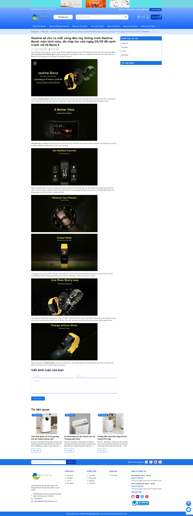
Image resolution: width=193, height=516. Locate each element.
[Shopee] (133, 497)
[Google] (160, 462)
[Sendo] (146, 497)
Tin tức (123, 51)
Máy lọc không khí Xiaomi (59, 26)
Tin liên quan (40, 409)
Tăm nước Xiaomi (97, 26)
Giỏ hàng (92, 483)
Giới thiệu (124, 47)
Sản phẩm (124, 55)
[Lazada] (137, 497)
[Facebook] (151, 462)
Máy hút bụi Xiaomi (130, 26)
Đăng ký (122, 10)
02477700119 (156, 10)
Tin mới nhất (127, 63)
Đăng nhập (130, 10)
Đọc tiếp (36, 450)
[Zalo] (146, 462)
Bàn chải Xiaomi (114, 26)
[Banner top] (96, 4)
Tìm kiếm (92, 475)
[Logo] (40, 17)
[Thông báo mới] (147, 17)
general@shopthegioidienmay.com (45, 501)
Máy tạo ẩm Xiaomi (148, 26)
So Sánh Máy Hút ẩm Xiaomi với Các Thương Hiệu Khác (79, 437)
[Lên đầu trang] (189, 498)
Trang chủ (124, 43)
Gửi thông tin (38, 398)
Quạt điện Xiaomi (39, 26)
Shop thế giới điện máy (118, 514)
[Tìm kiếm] (126, 17)
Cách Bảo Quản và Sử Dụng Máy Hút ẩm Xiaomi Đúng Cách (45, 437)
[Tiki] (142, 497)
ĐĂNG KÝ (71, 462)
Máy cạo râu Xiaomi (79, 26)
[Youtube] (155, 462)
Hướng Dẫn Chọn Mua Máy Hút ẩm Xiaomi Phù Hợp (112, 437)
